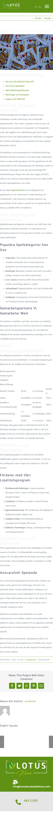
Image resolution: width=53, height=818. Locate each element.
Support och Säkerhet (15, 99)
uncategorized (30, 660)
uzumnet (30, 701)
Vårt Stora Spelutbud (14, 86)
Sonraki (47, 18)
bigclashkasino (18, 190)
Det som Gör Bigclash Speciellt (19, 81)
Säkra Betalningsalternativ (17, 90)
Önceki (38, 18)
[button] (2, 742)
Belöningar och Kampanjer (17, 94)
